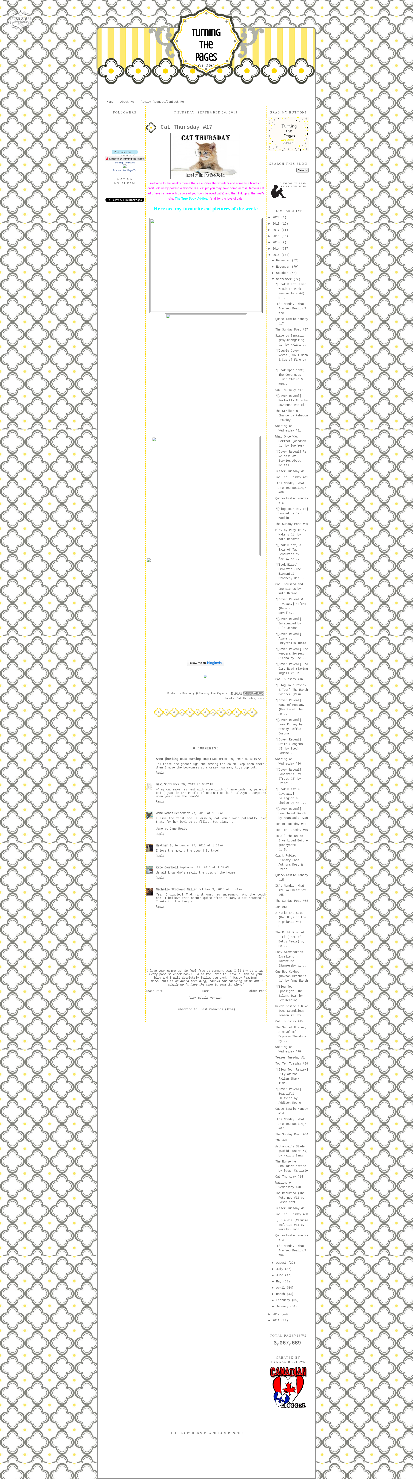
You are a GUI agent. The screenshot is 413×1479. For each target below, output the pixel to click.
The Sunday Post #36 (291, 524)
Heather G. (164, 845)
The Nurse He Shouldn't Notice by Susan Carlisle (291, 1166)
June (280, 1275)
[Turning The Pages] (124, 167)
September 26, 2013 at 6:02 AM (188, 784)
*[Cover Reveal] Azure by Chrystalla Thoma (290, 638)
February (284, 1300)
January (283, 1306)
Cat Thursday (246, 698)
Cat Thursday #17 (289, 390)
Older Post (257, 991)
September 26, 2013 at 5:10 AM (236, 759)
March (281, 1294)
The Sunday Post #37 (291, 329)
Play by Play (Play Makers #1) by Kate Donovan (290, 534)
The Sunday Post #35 (291, 901)
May (279, 1281)
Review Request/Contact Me (162, 102)
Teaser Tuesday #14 (290, 1057)
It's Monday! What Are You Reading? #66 (290, 1250)
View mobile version (206, 997)
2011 (277, 1320)
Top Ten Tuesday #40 (291, 830)
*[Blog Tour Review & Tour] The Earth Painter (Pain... (291, 690)
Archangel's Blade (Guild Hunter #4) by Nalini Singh (291, 1151)
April (281, 1288)
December (284, 260)
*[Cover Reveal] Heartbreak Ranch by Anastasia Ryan (291, 813)
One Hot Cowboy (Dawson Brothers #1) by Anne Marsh (291, 976)
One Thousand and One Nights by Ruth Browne (289, 589)
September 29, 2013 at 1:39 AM (204, 867)
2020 (277, 217)
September (284, 279)
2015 (277, 242)
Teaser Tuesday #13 (290, 1208)
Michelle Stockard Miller (176, 889)
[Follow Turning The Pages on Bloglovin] (125, 155)
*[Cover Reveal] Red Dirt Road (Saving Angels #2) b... (291, 669)
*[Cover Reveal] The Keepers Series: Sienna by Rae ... (291, 653)
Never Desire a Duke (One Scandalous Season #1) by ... (291, 1011)
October (283, 273)
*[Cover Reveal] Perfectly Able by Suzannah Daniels (291, 400)
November (284, 266)
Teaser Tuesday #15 (290, 824)
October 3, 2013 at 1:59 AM (220, 889)
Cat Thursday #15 (289, 1021)
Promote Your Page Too (124, 170)
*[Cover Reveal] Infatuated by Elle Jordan (288, 623)
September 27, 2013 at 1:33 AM (198, 845)
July (280, 1269)
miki (159, 784)
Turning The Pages (206, 44)
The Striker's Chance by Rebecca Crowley (291, 415)
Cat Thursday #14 (289, 1176)
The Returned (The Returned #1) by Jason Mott (290, 1198)
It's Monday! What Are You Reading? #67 (290, 1124)
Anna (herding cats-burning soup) (183, 759)
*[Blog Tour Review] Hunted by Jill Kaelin (291, 513)
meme (261, 698)
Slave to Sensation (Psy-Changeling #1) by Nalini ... (291, 340)
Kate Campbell (167, 867)
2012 (277, 1314)
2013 (277, 255)
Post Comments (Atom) (218, 1009)
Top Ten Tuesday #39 (291, 1063)
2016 (277, 236)
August (282, 1263)
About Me (127, 102)
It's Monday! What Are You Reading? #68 (290, 890)
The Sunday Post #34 (291, 1134)
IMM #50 (281, 907)
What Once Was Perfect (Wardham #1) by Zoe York (290, 441)
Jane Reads (164, 813)
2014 (277, 248)
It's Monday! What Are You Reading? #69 (290, 488)
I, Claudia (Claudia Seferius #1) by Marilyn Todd (291, 1225)
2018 (277, 223)
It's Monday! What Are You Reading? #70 (290, 308)
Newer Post (154, 991)
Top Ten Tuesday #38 (291, 1214)
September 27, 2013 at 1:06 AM (198, 813)
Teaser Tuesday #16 (290, 471)
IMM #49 (281, 1140)
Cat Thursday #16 (289, 679)
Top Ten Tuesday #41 (291, 477)
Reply (160, 772)
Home (110, 102)
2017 (277, 230)
